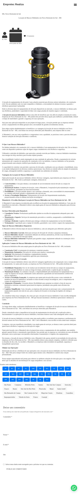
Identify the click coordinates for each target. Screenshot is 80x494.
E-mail (6, 445)
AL (26, 368)
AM (33, 368)
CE (54, 368)
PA (42, 374)
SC (33, 379)
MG (34, 374)
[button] (74, 488)
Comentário (7, 417)
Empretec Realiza (13, 4)
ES (68, 368)
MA (13, 374)
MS (3, 14)
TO (47, 379)
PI (68, 374)
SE (40, 379)
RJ (12, 368)
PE (62, 374)
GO (6, 374)
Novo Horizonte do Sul (13, 14)
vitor (5, 39)
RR (27, 379)
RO (19, 379)
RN (6, 379)
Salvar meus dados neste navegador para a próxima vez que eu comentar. (29, 464)
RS (13, 379)
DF (61, 368)
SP (5, 368)
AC (19, 368)
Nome (5, 435)
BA (47, 368)
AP (40, 368)
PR (55, 374)
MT (20, 374)
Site (4, 455)
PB (49, 374)
